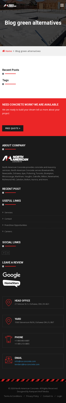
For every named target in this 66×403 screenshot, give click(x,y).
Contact (8, 218)
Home (8, 51)
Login (59, 396)
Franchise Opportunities (16, 225)
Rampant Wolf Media (39, 391)
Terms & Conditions (13, 396)
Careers (8, 231)
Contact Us (48, 396)
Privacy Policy (32, 396)
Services (9, 212)
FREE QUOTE (12, 128)
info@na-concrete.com (25, 361)
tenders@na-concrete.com (27, 364)
